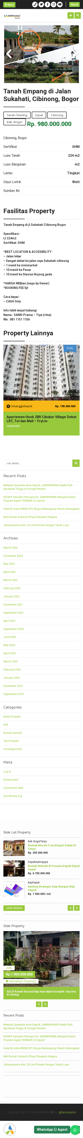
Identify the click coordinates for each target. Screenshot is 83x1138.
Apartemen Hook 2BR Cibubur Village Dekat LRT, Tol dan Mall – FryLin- (41, 419)
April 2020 (9, 653)
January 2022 (11, 596)
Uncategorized (12, 749)
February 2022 (12, 588)
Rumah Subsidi (12, 732)
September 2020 (13, 629)
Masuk (74, 4)
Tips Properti (11, 740)
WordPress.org (12, 796)
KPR (5, 724)
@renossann (67, 1112)
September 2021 (13, 612)
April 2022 (9, 572)
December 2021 (13, 604)
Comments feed (13, 787)
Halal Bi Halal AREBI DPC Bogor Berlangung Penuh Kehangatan (41, 508)
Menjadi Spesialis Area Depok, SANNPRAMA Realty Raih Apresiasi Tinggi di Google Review (38, 487)
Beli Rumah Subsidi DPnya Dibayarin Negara (30, 517)
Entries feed (10, 779)
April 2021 (9, 620)
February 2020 (12, 669)
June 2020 (9, 637)
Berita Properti (12, 716)
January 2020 (11, 677)
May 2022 (9, 563)
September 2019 (13, 694)
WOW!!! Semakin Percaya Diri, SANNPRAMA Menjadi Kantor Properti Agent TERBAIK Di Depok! (39, 498)
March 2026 (10, 547)
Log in (7, 771)
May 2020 (9, 645)
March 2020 (10, 661)
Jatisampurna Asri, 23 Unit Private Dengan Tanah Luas (36, 525)
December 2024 (13, 555)
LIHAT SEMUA (14, 908)
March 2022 (10, 580)
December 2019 (13, 685)
